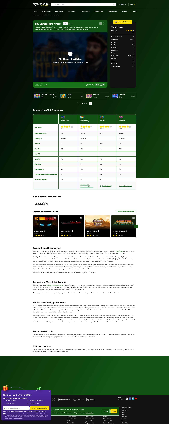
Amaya (50, 15)
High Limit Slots (89, 421)
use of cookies (89, 413)
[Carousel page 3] (86, 103)
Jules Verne (119, 251)
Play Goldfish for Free (105, 186)
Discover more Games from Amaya (126, 211)
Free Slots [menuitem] (35, 11)
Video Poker (125, 423)
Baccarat (124, 421)
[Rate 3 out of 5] (100, 85)
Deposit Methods (71, 416)
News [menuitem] (134, 11)
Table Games (125, 410)
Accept (114, 411)
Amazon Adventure (119, 231)
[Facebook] (130, 398)
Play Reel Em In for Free (125, 186)
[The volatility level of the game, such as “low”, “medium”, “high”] (117, 39)
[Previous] (78, 103)
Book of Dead (107, 419)
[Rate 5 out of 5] (103, 85)
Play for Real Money (124, 22)
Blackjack (124, 416)
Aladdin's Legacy (92, 231)
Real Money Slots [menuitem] (46, 11)
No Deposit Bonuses (72, 419)
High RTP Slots (89, 416)
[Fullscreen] (104, 23)
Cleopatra (106, 416)
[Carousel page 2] (84, 103)
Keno (123, 412)
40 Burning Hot (107, 421)
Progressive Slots (89, 423)
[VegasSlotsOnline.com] (41, 4)
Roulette (124, 419)
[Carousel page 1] (82, 103)
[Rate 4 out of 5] (102, 85)
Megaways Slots (89, 419)
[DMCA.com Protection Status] (64, 399)
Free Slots (45, 15)
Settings (106, 411)
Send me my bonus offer (40, 408)
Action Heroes (38, 231)
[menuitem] (60, 11)
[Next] (90, 103)
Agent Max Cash (66, 231)
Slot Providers (70, 421)
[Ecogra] (78, 399)
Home (40, 15)
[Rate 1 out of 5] (96, 85)
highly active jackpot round (54, 285)
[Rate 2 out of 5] (98, 85)
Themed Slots (70, 423)
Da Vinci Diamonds (108, 423)
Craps (123, 414)
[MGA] (90, 399)
